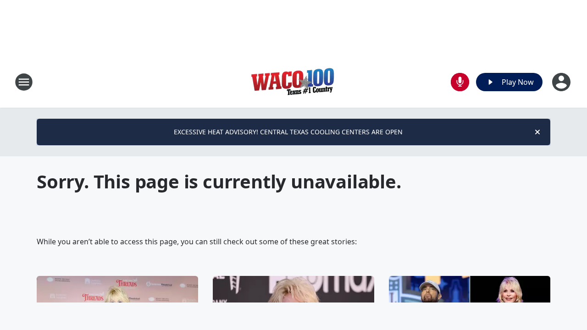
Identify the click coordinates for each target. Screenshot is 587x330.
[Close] (537, 132)
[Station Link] (293, 82)
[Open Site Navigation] (24, 82)
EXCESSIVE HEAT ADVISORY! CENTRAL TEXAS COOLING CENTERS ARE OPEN (288, 131)
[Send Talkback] (460, 82)
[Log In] (562, 82)
